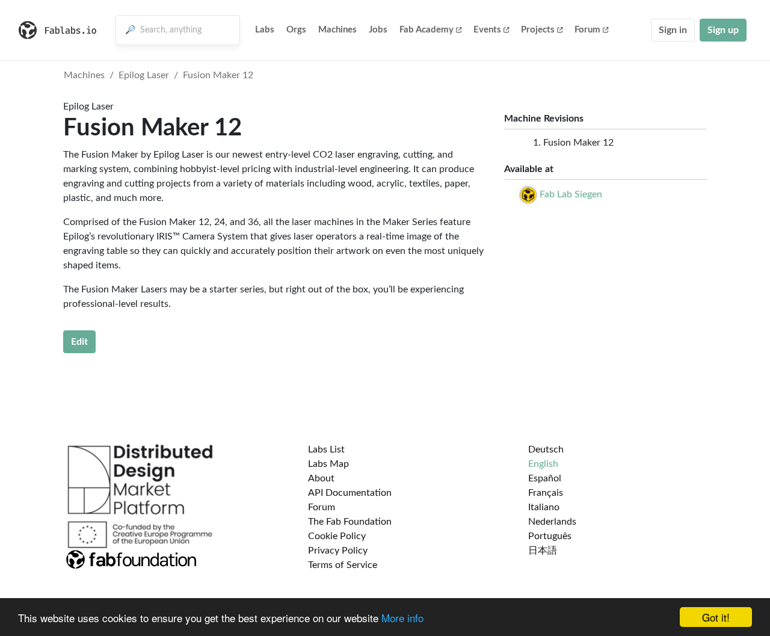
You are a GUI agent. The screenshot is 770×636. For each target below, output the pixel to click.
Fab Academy (426, 29)
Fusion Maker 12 (218, 75)
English (543, 464)
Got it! (716, 617)
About (321, 478)
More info (402, 617)
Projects (538, 29)
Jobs (378, 29)
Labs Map (328, 464)
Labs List (326, 449)
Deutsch (546, 449)
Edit (79, 342)
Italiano (543, 507)
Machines (337, 29)
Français (545, 493)
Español (544, 478)
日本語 (542, 550)
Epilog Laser (144, 75)
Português (549, 536)
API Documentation (350, 493)
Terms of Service (342, 565)
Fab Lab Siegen (571, 194)
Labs (264, 29)
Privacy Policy (338, 550)
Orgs (296, 29)
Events (487, 29)
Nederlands (552, 521)
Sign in (673, 30)
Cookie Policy (337, 536)
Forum (587, 29)
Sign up (723, 30)
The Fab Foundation (350, 521)
